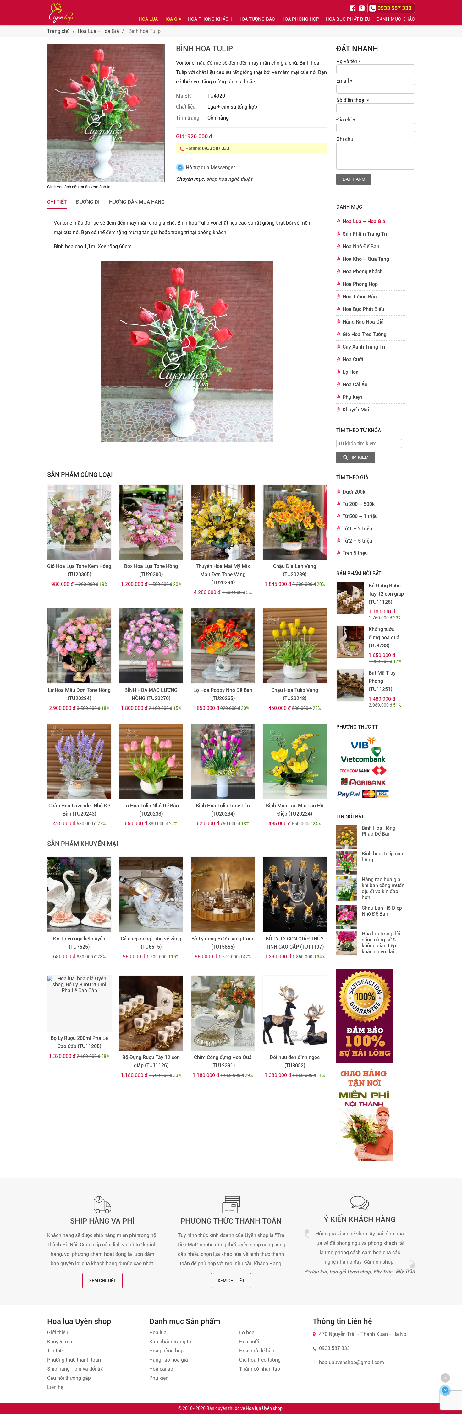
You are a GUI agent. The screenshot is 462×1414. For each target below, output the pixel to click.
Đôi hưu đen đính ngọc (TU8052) (295, 1061)
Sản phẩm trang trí (170, 1342)
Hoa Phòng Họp (300, 19)
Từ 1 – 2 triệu (357, 529)
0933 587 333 (215, 148)
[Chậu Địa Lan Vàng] (294, 522)
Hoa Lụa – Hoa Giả (160, 19)
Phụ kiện (158, 1378)
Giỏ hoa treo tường (260, 1360)
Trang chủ (58, 31)
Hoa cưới (249, 1342)
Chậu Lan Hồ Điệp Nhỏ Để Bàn (382, 911)
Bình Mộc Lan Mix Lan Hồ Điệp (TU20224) (294, 810)
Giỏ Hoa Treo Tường (365, 334)
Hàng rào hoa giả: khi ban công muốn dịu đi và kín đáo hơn (383, 888)
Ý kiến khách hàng (360, 1219)
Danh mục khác (396, 19)
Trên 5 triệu (355, 553)
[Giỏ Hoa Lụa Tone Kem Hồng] (79, 522)
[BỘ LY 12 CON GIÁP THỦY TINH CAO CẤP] (294, 894)
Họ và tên (348, 61)
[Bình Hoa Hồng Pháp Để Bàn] (346, 838)
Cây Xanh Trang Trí (364, 347)
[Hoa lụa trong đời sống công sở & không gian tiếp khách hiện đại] (346, 943)
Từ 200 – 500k (359, 504)
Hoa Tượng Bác (256, 19)
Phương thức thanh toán (231, 1221)
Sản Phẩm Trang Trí (365, 234)
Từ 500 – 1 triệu (360, 516)
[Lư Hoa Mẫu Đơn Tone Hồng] (79, 646)
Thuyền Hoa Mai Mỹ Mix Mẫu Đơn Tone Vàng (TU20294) (223, 574)
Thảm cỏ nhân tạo (259, 1369)
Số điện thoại (352, 100)
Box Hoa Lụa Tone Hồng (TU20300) (151, 570)
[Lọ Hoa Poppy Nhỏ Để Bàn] (223, 646)
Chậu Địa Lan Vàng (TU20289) (294, 570)
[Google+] (362, 8)
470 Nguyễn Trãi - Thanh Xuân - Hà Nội (363, 1334)
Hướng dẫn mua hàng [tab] (137, 202)
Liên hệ (55, 1387)
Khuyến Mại (356, 410)
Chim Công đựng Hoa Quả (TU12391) (223, 1061)
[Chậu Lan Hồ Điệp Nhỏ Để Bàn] (346, 918)
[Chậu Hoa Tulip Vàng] (294, 646)
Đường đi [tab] (88, 202)
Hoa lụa (158, 1333)
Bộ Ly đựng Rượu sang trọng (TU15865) (223, 943)
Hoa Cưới (353, 359)
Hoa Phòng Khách (210, 19)
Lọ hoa (247, 1333)
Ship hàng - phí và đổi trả (75, 1369)
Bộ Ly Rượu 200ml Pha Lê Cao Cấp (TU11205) (79, 1042)
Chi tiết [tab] (57, 202)
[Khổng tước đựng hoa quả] (350, 641)
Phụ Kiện (352, 397)
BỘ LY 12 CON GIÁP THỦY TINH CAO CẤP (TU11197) (295, 943)
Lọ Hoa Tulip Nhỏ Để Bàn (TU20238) (151, 810)
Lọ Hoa (351, 372)
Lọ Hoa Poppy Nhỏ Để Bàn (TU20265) (222, 694)
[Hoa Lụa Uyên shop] (61, 13)
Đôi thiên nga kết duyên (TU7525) (79, 943)
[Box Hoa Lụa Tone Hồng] (151, 522)
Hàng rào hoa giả (168, 1360)
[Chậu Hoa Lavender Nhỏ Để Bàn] (79, 762)
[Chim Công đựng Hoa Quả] (223, 1013)
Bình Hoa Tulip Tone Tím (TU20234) (223, 810)
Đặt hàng (354, 179)
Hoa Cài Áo (355, 385)
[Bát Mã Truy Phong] (350, 685)
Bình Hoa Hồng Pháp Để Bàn (378, 831)
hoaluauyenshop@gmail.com (351, 1362)
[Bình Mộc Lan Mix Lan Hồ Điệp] (294, 762)
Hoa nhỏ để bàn (256, 1351)
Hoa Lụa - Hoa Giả (98, 31)
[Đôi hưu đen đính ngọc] (294, 1013)
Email (344, 81)
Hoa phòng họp (166, 1351)
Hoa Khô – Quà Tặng (366, 259)
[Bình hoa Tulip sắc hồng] (346, 863)
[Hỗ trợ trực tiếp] (445, 1390)
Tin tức (55, 1351)
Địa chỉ (345, 120)
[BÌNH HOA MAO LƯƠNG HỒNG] (151, 646)
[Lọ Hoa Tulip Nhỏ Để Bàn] (151, 762)
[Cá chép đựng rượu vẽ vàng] (151, 894)
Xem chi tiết (102, 1280)
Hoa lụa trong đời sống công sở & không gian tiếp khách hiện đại (381, 943)
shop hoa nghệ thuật (229, 179)
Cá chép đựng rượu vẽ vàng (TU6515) (151, 943)
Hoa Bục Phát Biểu (348, 19)
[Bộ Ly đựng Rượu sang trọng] (223, 894)
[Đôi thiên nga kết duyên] (79, 894)
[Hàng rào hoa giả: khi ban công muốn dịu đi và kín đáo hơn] (346, 889)
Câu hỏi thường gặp (69, 1378)
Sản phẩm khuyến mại (82, 844)
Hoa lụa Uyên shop (264, 1408)
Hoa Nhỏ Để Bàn (361, 246)
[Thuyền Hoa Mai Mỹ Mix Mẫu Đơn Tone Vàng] (223, 522)
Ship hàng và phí (102, 1221)
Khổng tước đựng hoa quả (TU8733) (384, 637)
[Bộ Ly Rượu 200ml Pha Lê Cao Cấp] (79, 1003)
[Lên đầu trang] (445, 1378)
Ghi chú (344, 139)
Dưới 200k (354, 492)
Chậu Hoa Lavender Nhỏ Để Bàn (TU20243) (79, 810)
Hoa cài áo (161, 1369)
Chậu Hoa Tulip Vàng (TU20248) (294, 694)
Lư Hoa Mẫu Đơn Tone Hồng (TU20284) (79, 694)
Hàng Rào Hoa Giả (363, 322)
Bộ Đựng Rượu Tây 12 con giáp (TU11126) (151, 1061)
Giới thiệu (57, 1333)
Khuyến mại (60, 1342)
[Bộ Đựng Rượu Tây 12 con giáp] (151, 1013)
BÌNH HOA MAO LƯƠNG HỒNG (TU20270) (151, 694)
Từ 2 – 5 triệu (357, 541)
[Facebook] (353, 8)
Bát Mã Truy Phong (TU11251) (382, 681)
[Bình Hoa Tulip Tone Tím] (223, 762)
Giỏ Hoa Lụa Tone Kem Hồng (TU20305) (79, 570)
